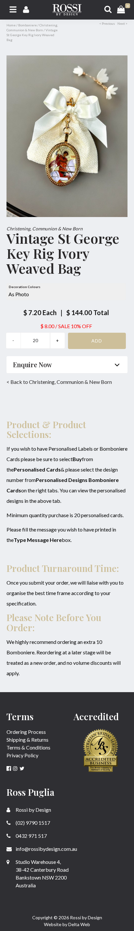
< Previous (107, 23)
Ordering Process (26, 732)
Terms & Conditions (28, 747)
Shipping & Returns (27, 739)
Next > (122, 23)
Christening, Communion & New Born (45, 228)
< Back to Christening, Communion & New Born (59, 382)
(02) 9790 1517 (32, 823)
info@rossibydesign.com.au (46, 849)
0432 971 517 (31, 836)
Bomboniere (27, 25)
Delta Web (79, 924)
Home (11, 25)
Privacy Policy (22, 755)
